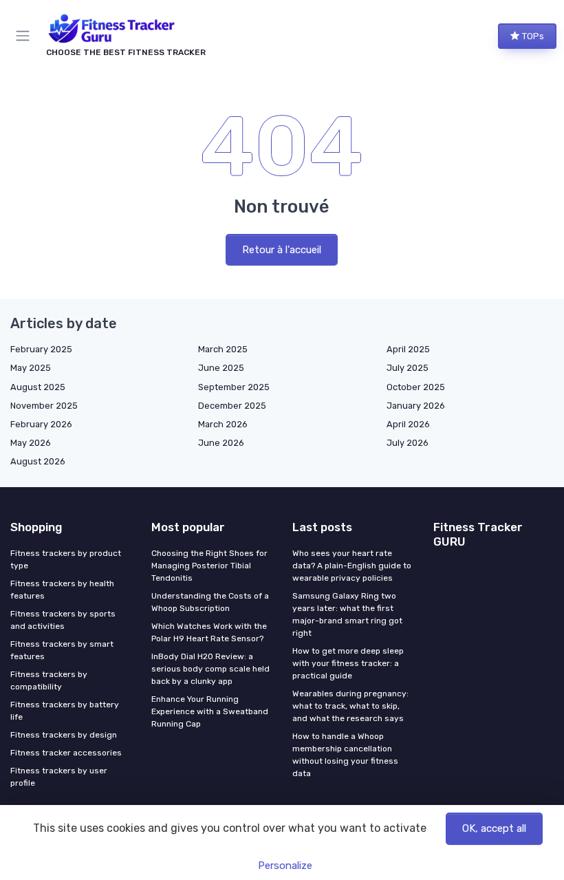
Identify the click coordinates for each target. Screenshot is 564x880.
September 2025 (234, 387)
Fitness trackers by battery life (64, 711)
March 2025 (223, 349)
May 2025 (30, 368)
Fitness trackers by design (63, 735)
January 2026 (416, 405)
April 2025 (408, 349)
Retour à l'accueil (281, 250)
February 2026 (41, 424)
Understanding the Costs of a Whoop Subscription (210, 602)
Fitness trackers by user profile (58, 777)
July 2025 (408, 368)
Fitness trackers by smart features (61, 650)
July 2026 (408, 443)
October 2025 (416, 387)
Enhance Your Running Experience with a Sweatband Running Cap (209, 711)
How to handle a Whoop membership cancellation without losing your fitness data (345, 754)
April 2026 (408, 424)
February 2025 (41, 349)
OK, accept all (494, 828)
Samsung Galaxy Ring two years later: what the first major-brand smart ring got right (347, 614)
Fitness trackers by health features (62, 590)
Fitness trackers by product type (65, 559)
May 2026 (30, 443)
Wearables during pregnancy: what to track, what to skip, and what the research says (350, 706)
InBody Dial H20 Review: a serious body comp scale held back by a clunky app (210, 669)
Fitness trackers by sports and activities (63, 620)
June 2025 (221, 368)
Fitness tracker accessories (66, 753)
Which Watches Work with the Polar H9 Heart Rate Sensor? (209, 632)
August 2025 (37, 387)
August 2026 (37, 461)
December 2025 (232, 405)
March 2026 (223, 424)
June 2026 (221, 443)
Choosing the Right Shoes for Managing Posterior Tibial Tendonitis (209, 565)
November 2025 (44, 405)
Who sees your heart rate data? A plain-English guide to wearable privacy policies (351, 565)
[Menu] (25, 36)
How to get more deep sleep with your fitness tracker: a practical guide (348, 663)
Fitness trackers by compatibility (48, 680)
